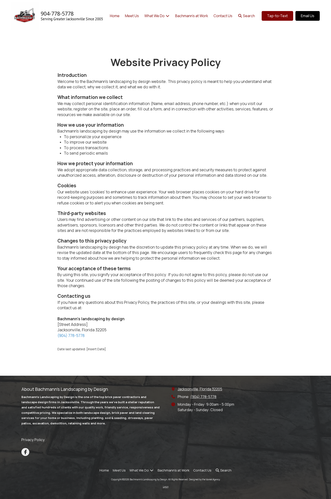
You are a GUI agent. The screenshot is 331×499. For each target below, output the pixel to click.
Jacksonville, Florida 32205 (200, 389)
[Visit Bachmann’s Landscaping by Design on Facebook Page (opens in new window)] (25, 452)
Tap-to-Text (277, 15)
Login (165, 486)
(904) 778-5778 (71, 335)
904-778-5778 (57, 13)
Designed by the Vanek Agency (204, 479)
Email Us (307, 15)
